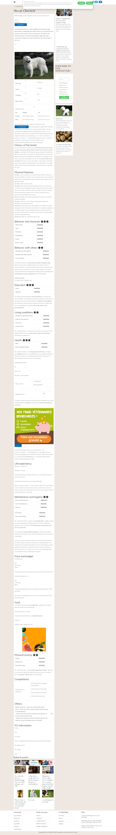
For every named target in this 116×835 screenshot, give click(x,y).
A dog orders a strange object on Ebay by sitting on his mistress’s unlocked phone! (33, 780)
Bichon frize (59, 119)
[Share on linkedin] (100, 2)
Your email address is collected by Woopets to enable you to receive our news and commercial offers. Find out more (34, 129)
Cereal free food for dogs (63, 144)
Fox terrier (31, 800)
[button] (81, 3)
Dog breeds (18, 6)
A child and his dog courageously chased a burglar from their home (63, 49)
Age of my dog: (19, 485)
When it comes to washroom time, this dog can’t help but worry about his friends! (20, 804)
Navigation (21, 24)
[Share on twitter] (96, 2)
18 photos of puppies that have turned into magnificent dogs (63, 20)
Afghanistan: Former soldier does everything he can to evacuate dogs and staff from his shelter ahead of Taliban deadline (47, 782)
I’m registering (21, 127)
